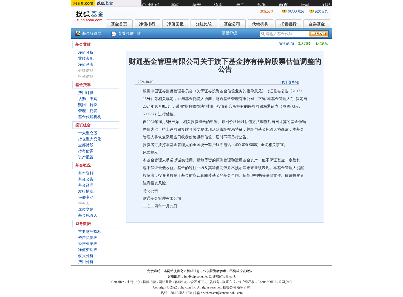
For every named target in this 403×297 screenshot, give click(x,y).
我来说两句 (290, 82)
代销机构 (260, 24)
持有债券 (85, 151)
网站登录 (165, 282)
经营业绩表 (87, 244)
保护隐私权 (246, 282)
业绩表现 (85, 58)
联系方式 (228, 282)
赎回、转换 (87, 105)
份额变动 (85, 197)
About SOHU (266, 282)
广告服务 (213, 282)
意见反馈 (267, 11)
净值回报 (175, 24)
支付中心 (133, 282)
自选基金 (316, 24)
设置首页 (197, 282)
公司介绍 (285, 282)
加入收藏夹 (296, 11)
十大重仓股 (87, 133)
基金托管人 (87, 215)
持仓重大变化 (89, 139)
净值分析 (85, 52)
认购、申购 (87, 99)
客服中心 (181, 282)
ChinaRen (117, 282)
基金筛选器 (91, 34)
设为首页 (321, 11)
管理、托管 (87, 111)
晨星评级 (229, 33)
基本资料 (85, 173)
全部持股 (85, 145)
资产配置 (85, 157)
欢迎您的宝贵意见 (222, 276)
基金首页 (119, 24)
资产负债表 (87, 238)
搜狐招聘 (149, 282)
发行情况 (85, 191)
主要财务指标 (89, 232)
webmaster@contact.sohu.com (223, 293)
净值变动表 (87, 250)
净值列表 (85, 64)
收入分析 (85, 256)
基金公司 (232, 24)
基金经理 (85, 185)
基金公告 (85, 179)
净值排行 (147, 24)
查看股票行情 (129, 34)
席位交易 (85, 209)
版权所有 (243, 287)
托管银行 (288, 24)
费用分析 (85, 262)
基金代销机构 (89, 117)
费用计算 (85, 93)
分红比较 (203, 24)
